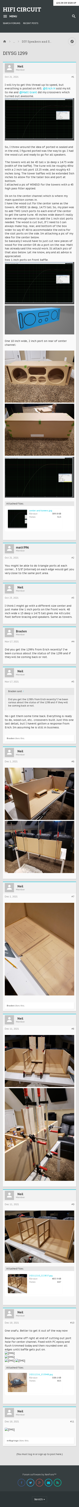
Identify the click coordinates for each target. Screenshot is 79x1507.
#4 (73, 641)
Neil (20, 66)
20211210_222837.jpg (41, 1275)
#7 (73, 896)
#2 (73, 557)
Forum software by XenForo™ (39, 1474)
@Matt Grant (28, 92)
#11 (72, 1421)
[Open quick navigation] (72, 41)
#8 (73, 1029)
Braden (21, 631)
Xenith (38, 1499)
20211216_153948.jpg (41, 1374)
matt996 (22, 547)
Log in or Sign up (66, 3)
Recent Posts (30, 23)
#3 (73, 598)
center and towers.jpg (40, 510)
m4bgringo (13, 1440)
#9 (73, 1204)
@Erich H (49, 88)
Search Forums (11, 23)
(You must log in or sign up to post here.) (39, 1454)
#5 (73, 681)
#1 (73, 77)
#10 (72, 1322)
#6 (73, 761)
